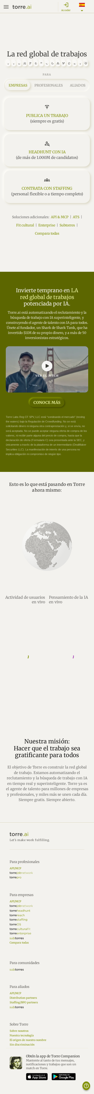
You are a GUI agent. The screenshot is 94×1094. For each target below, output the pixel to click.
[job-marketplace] (21, 873)
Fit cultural (25, 225)
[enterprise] (20, 933)
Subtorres (67, 225)
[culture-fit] (20, 929)
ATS (76, 217)
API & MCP (59, 217)
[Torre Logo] (47, 834)
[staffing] (18, 919)
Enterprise (46, 225)
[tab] (18, 85)
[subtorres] (17, 938)
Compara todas (47, 233)
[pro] (15, 877)
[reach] (17, 915)
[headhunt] (20, 910)
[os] (15, 924)
